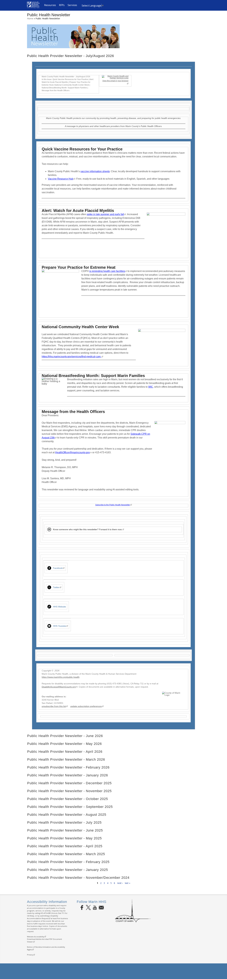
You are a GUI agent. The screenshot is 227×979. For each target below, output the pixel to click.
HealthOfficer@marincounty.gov (73, 452)
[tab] (113, 55)
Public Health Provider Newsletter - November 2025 (69, 791)
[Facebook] (49, 568)
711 (63, 913)
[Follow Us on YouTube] (94, 907)
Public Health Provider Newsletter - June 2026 (65, 736)
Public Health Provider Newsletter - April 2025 (64, 846)
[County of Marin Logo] (133, 922)
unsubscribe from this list (54, 706)
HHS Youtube (60, 626)
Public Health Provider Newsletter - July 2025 (64, 822)
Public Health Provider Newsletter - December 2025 (69, 783)
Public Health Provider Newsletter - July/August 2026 (70, 56)
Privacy (30, 955)
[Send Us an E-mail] (101, 907)
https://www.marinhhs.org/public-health (61, 677)
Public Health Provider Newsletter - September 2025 (70, 807)
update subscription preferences (86, 706)
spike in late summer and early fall (106, 214)
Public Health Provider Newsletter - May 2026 (64, 744)
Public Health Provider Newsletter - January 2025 (67, 870)
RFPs (62, 5)
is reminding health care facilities (107, 271)
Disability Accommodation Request (42, 917)
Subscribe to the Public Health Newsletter (113, 505)
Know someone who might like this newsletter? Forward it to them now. (88, 529)
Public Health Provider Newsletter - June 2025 (65, 830)
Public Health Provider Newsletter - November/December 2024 (78, 878)
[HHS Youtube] (49, 626)
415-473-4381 (45, 913)
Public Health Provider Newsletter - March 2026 (66, 759)
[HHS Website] (49, 606)
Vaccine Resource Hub (61, 178)
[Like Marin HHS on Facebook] (81, 907)
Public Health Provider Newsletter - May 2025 (64, 838)
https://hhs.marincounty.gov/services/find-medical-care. (72, 356)
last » (127, 883)
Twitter (57, 587)
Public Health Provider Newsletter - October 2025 (67, 799)
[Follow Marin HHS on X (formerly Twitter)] (88, 907)
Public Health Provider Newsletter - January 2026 (67, 775)
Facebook (58, 568)
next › (120, 883)
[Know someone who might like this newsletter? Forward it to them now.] (49, 529)
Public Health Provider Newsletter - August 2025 (66, 815)
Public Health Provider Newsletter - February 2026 (68, 767)
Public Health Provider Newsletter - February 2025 (68, 862)
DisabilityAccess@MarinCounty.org (60, 687)
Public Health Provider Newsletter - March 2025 (66, 854)
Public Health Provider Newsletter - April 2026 (64, 752)
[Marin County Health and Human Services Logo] (115, 78)
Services (72, 5)
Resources (50, 5)
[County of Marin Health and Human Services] (33, 7)
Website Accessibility (36, 936)
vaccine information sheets (95, 171)
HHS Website (59, 606)
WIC (150, 386)
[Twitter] (49, 587)
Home (30, 18)
